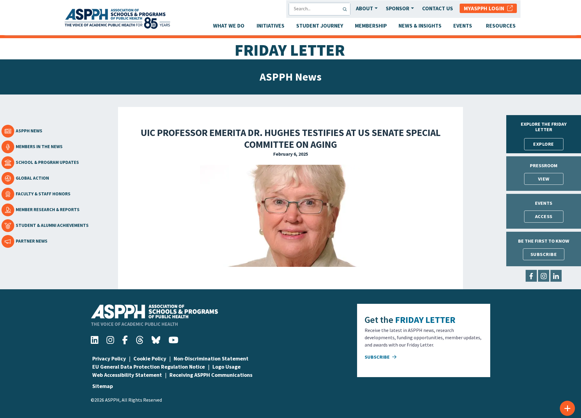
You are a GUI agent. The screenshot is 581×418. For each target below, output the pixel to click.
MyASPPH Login (485, 8)
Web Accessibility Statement (127, 374)
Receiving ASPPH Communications (210, 374)
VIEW (544, 179)
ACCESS (544, 216)
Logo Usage (226, 366)
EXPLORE (543, 144)
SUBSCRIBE (543, 254)
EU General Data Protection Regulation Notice (148, 366)
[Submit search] (346, 9)
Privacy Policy (109, 358)
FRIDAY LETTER (425, 319)
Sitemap (102, 386)
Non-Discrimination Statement (211, 358)
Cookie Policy (149, 358)
